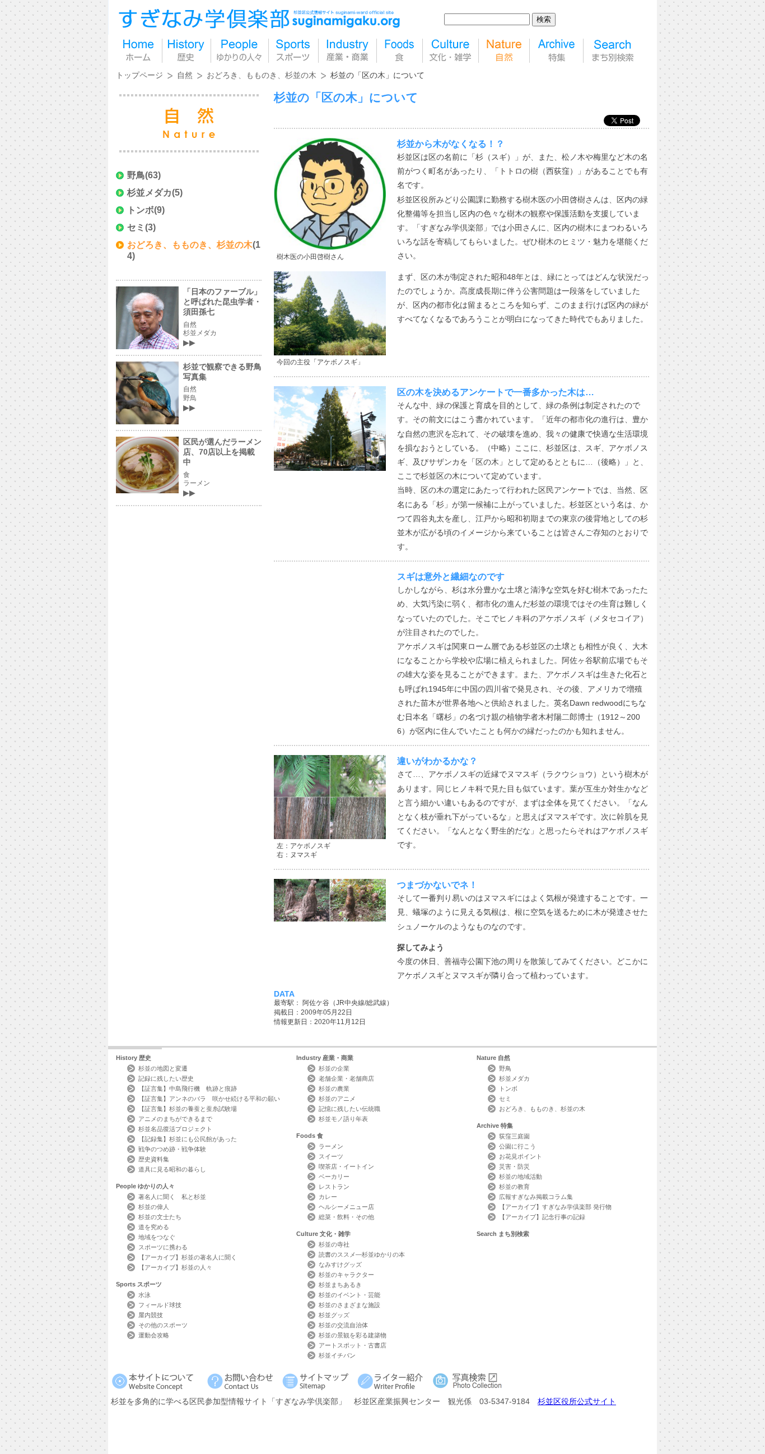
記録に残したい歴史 (166, 1078)
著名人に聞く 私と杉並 (172, 1196)
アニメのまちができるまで (175, 1118)
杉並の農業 (334, 1088)
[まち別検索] (613, 51)
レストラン (334, 1186)
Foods (309, 1135)
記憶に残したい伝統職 (349, 1108)
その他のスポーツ (163, 1325)
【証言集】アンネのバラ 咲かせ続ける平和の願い (209, 1098)
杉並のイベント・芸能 (349, 1294)
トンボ (140, 210)
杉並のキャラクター (346, 1274)
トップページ (139, 75)
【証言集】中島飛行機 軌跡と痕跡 (187, 1088)
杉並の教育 (514, 1186)
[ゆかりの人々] (240, 51)
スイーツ (331, 1156)
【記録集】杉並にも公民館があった (187, 1139)
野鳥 (136, 175)
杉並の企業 (334, 1068)
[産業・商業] (347, 51)
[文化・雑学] (451, 51)
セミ (136, 227)
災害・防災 (514, 1166)
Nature (493, 1057)
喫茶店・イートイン (346, 1166)
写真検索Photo (468, 1380)
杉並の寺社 (334, 1244)
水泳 (144, 1294)
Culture (323, 1233)
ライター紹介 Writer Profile (392, 1380)
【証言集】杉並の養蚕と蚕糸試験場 (187, 1108)
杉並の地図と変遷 (163, 1068)
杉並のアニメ (337, 1098)
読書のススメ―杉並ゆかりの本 (362, 1254)
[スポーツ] (293, 51)
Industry (324, 1057)
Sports (139, 1284)
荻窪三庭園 (514, 1136)
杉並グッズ (334, 1315)
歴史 (186, 51)
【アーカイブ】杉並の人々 (175, 1267)
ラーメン (331, 1146)
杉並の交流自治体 (343, 1325)
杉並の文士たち (159, 1217)
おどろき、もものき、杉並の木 (261, 75)
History (133, 1057)
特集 (556, 51)
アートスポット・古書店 (352, 1345)
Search (503, 1233)
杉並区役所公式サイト (577, 1401)
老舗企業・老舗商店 (346, 1078)
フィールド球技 (159, 1305)
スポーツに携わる (163, 1247)
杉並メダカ (149, 192)
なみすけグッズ (340, 1264)
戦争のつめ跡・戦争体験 (172, 1149)
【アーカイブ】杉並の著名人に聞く (187, 1257)
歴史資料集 (153, 1159)
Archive (495, 1125)
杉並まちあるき (340, 1284)
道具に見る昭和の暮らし (172, 1169)
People (145, 1186)
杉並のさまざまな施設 (349, 1305)
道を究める (153, 1227)
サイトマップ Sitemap (317, 1380)
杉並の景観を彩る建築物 (352, 1335)
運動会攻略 (153, 1335)
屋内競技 (150, 1315)
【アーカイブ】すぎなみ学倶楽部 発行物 (555, 1206)
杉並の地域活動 (520, 1176)
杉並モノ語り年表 (343, 1118)
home (139, 51)
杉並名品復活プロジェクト (175, 1129)
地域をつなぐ (156, 1237)
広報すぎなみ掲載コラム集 (536, 1196)
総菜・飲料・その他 (346, 1217)
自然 (504, 51)
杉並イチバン (337, 1355)
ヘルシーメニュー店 (346, 1206)
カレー (328, 1196)
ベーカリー (334, 1176)
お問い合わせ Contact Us (242, 1380)
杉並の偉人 (153, 1206)
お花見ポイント (520, 1156)
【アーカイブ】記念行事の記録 (542, 1217)
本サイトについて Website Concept (157, 1380)
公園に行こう (517, 1146)
